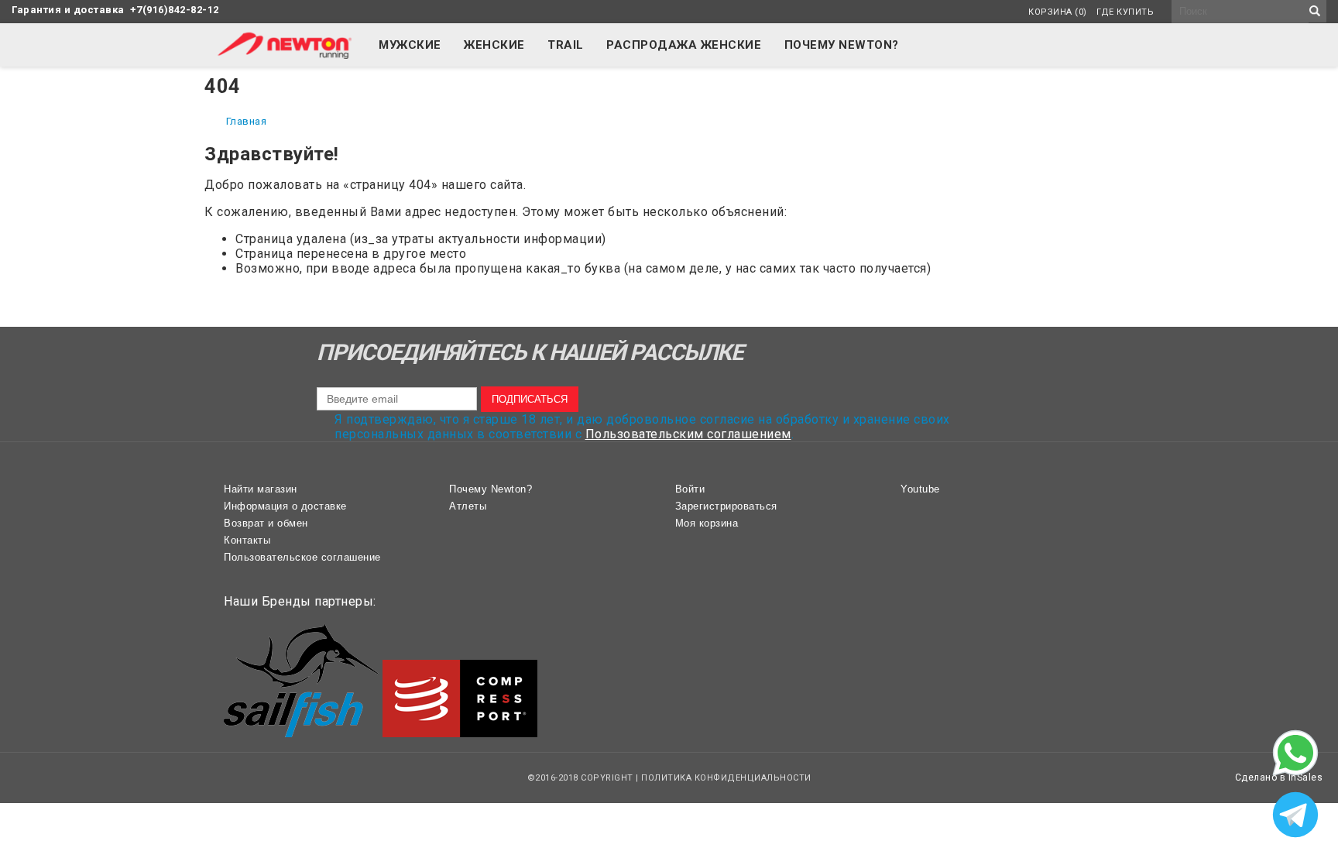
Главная (246, 121)
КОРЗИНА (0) (1057, 12)
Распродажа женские (683, 45)
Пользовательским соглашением (688, 434)
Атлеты (467, 506)
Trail (565, 45)
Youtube (920, 489)
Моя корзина (707, 523)
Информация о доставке (285, 506)
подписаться (530, 399)
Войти (690, 489)
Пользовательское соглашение (302, 557)
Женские (494, 45)
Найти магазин (260, 489)
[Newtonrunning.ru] (284, 54)
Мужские (410, 45)
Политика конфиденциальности (726, 778)
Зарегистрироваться (726, 506)
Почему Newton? (841, 45)
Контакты (247, 540)
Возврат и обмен (266, 523)
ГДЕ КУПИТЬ (1125, 12)
